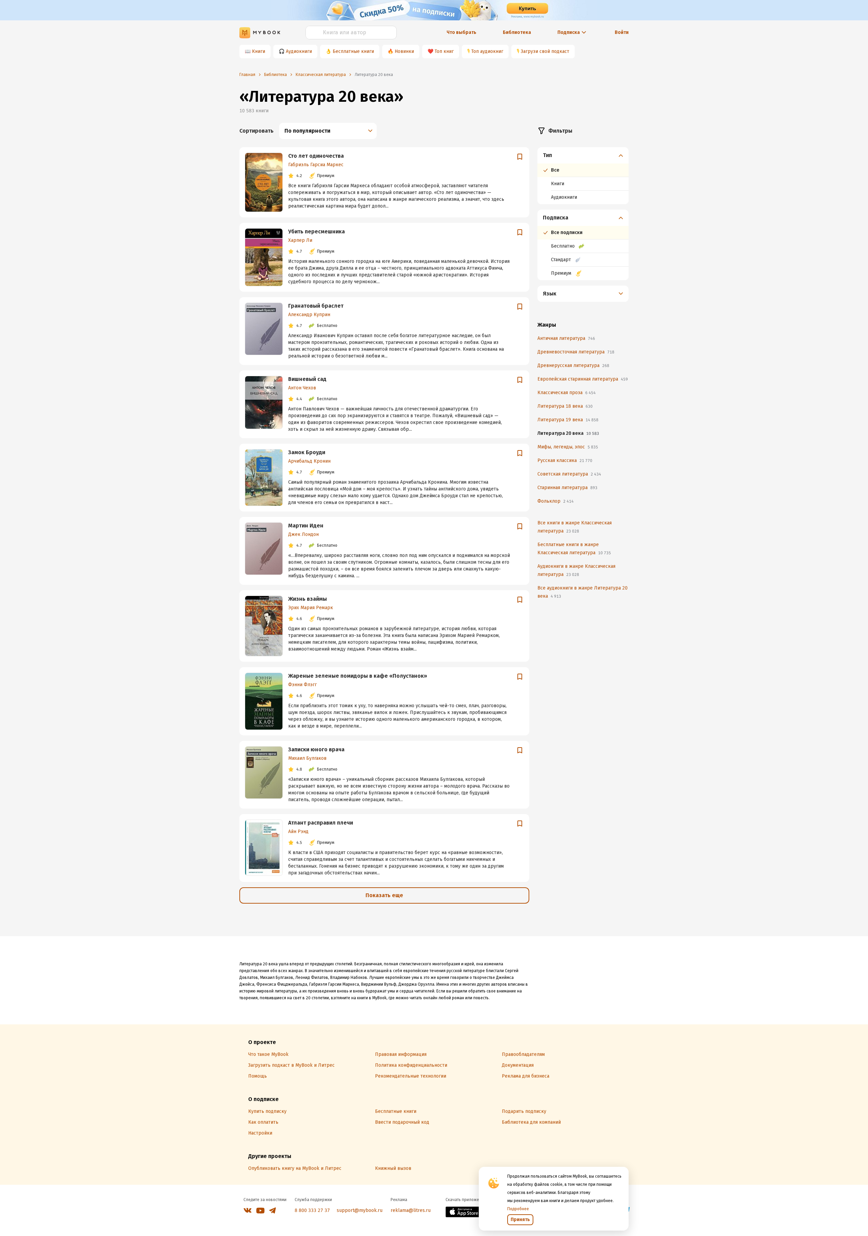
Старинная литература (567, 487)
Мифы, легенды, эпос (567, 447)
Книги (258, 51)
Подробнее (518, 1208)
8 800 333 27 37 (312, 1210)
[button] (583, 155)
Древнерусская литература (573, 365)
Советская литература (569, 474)
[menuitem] (583, 175)
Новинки (404, 51)
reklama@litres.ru (411, 1210)
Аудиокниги (299, 51)
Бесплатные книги (353, 51)
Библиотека (517, 32)
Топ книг (444, 51)
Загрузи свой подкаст (545, 51)
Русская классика (564, 460)
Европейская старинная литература (582, 379)
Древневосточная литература (575, 352)
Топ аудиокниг (487, 51)
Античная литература (566, 338)
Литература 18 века (565, 406)
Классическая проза (566, 392)
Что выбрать (461, 32)
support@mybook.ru (359, 1210)
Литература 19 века (567, 420)
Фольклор (555, 501)
